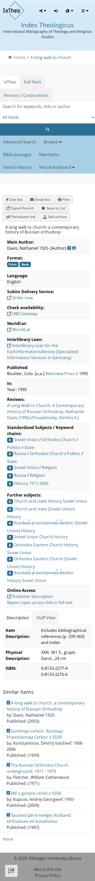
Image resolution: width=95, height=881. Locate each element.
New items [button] (49, 154)
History (55, 501)
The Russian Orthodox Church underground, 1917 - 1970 (38, 768)
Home (19, 57)
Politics (14, 447)
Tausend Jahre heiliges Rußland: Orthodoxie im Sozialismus (39, 818)
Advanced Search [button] (19, 142)
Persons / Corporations (26, 95)
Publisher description (32, 596)
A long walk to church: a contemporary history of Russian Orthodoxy (46, 706)
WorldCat (20, 329)
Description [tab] (18, 617)
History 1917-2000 (31, 483)
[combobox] (47, 106)
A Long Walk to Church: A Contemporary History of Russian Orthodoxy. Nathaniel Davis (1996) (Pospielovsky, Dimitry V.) (45, 411)
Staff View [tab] (45, 617)
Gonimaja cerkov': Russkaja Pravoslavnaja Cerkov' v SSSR (35, 734)
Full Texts (32, 82)
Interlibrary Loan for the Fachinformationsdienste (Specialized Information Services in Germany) (42, 351)
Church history (53, 537)
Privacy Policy (48, 875)
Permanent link (22, 217)
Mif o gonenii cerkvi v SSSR (36, 793)
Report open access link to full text (40, 602)
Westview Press (60, 373)
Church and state (30, 501)
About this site (47, 869)
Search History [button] (17, 167)
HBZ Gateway (24, 313)
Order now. (22, 297)
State (29, 447)
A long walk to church (50, 57)
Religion (49, 467)
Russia (20, 453)
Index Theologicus (47, 24)
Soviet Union (26, 439)
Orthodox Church (58, 439)
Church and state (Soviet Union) (44, 509)
